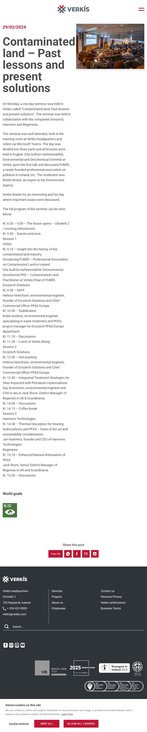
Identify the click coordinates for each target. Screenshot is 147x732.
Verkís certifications (113, 602)
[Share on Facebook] (77, 554)
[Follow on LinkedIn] (17, 645)
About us (57, 602)
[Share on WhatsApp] (68, 554)
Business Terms (111, 608)
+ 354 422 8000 (16, 608)
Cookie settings (19, 723)
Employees (58, 608)
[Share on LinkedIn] (95, 554)
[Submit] (7, 626)
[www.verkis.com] (73, 9)
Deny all (47, 723)
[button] (141, 9)
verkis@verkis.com (14, 614)
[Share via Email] (86, 554)
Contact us (107, 591)
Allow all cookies (81, 723)
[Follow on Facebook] (5, 645)
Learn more (67, 714)
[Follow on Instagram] (11, 645)
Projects (57, 596)
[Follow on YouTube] (23, 645)
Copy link (55, 554)
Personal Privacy (111, 596)
